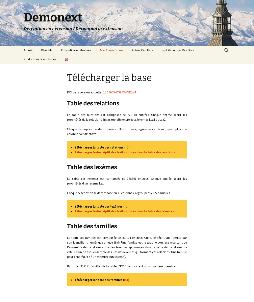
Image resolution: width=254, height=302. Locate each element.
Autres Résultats (142, 50)
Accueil (28, 50)
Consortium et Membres (76, 50)
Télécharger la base (111, 50)
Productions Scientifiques (40, 59)
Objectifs (47, 50)
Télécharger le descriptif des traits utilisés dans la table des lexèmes (124, 211)
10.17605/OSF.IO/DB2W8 (119, 92)
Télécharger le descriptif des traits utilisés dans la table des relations (125, 152)
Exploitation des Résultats (178, 50)
